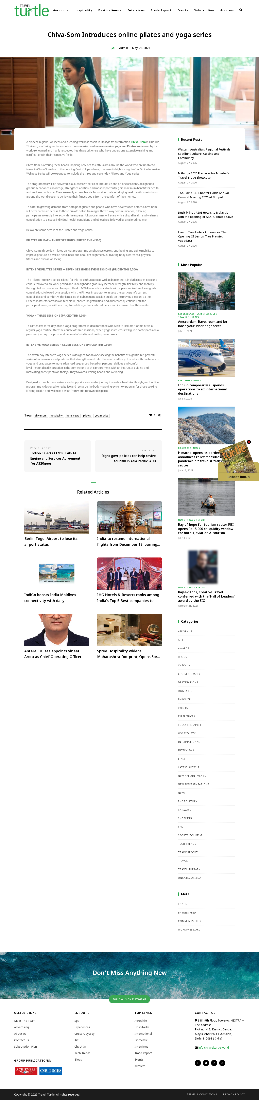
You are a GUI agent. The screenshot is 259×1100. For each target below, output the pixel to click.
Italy (182, 759)
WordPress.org (189, 929)
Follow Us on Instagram (129, 999)
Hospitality (83, 10)
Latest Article (207, 313)
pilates (87, 415)
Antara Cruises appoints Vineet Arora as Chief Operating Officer (53, 654)
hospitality (57, 415)
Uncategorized (189, 878)
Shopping (185, 818)
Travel (183, 861)
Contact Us (21, 1040)
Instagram (214, 1063)
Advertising (21, 1027)
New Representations (193, 784)
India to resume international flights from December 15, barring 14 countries (127, 541)
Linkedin (222, 1063)
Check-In (184, 665)
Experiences (186, 313)
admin (123, 48)
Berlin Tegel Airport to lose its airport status (50, 541)
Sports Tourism (190, 835)
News (197, 380)
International (189, 742)
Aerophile (60, 10)
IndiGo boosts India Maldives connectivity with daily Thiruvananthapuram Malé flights (54, 598)
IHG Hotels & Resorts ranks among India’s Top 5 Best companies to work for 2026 (128, 598)
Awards (183, 648)
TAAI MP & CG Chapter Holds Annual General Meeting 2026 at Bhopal (203, 195)
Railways (184, 810)
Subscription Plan (25, 1046)
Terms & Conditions (202, 1094)
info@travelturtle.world (213, 1047)
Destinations (109, 10)
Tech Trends (187, 844)
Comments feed (189, 921)
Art (180, 640)
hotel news (73, 415)
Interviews (136, 10)
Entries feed (187, 912)
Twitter (206, 1063)
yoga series (101, 415)
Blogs (182, 657)
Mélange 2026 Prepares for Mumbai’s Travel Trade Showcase (203, 175)
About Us (20, 1033)
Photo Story (187, 801)
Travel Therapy (188, 317)
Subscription (204, 10)
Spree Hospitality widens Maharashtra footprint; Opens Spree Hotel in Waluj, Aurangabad (129, 654)
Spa (180, 827)
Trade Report (161, 10)
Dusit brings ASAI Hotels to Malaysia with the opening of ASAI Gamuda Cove (205, 215)
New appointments (192, 776)
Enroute (184, 699)
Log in (183, 904)
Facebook (198, 1063)
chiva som (41, 415)
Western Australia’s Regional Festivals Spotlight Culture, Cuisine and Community (204, 153)
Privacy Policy (234, 1094)
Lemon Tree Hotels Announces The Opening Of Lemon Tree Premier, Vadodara (202, 236)
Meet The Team (24, 1021)
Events (182, 10)
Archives (227, 10)
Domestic (184, 448)
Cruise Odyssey (189, 674)
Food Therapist (189, 725)
